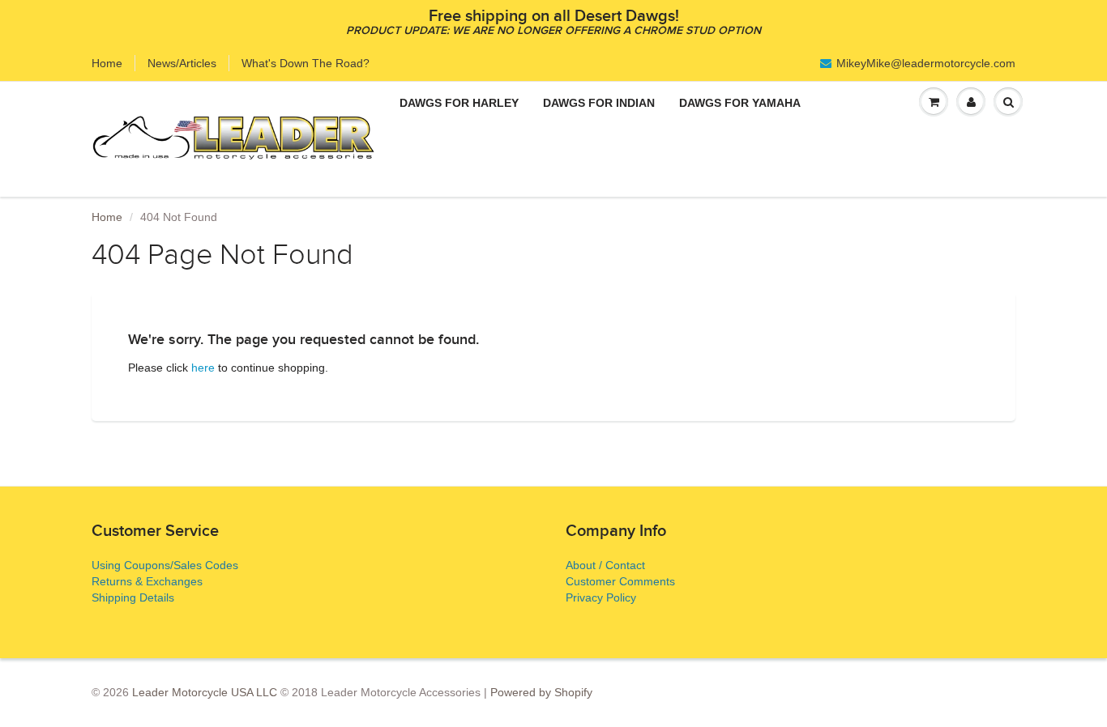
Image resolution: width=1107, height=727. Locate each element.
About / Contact (605, 565)
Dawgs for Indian (599, 102)
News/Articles (181, 63)
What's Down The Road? (305, 63)
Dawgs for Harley (459, 102)
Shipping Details (133, 597)
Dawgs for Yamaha (740, 102)
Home (107, 63)
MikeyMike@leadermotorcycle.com (925, 63)
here (203, 367)
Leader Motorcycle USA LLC (204, 692)
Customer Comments (620, 581)
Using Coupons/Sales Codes (165, 565)
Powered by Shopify (541, 692)
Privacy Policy (601, 597)
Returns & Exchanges (147, 581)
